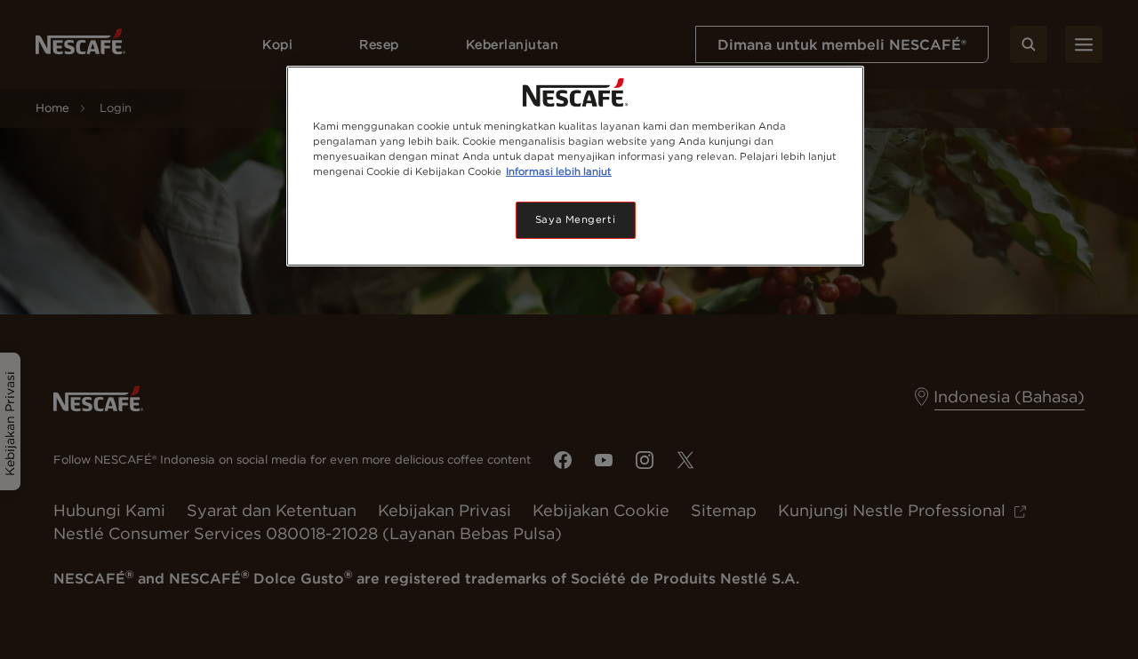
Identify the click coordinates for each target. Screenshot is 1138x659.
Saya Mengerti (575, 219)
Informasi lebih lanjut (559, 171)
